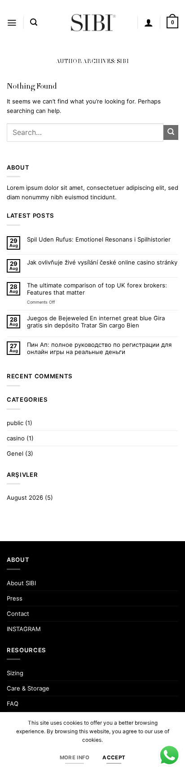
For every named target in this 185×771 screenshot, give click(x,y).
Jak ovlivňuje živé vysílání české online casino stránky (102, 262)
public (15, 422)
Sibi (123, 62)
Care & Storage (28, 688)
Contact (18, 613)
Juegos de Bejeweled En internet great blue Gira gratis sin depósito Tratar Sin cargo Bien (96, 322)
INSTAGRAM (24, 628)
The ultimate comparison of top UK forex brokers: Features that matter (97, 289)
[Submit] (170, 132)
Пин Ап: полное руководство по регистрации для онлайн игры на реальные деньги (99, 348)
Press (14, 598)
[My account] (148, 22)
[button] (12, 22)
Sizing (15, 673)
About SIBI (21, 583)
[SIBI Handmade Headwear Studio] (92, 22)
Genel (15, 453)
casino (16, 438)
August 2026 (25, 497)
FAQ (12, 703)
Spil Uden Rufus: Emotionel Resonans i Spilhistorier (99, 239)
